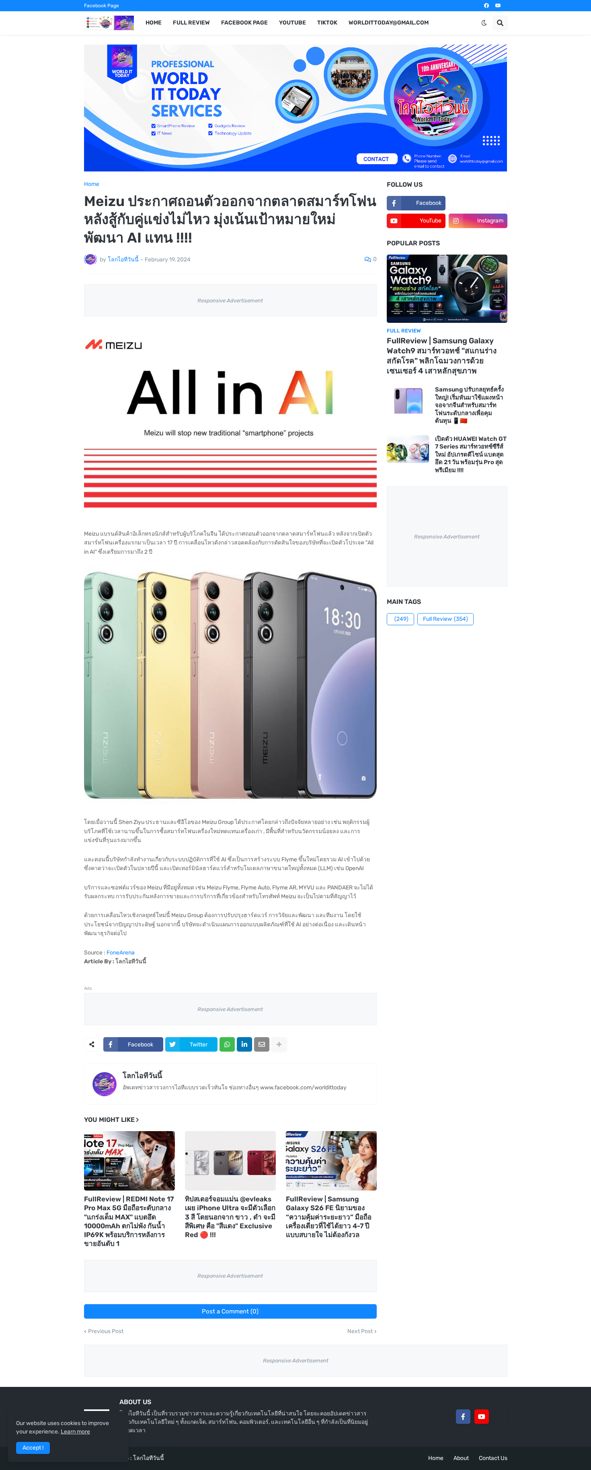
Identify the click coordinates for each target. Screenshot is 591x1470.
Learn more (75, 1431)
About (461, 1458)
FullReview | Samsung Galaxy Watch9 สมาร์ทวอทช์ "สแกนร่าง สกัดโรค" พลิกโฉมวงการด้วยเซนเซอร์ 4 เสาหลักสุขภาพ (442, 355)
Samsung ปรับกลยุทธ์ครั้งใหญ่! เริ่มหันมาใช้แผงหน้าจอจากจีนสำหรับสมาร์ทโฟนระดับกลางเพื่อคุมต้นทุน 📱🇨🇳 (469, 405)
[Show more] (279, 1044)
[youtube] (498, 5)
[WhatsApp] (227, 1044)
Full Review (445, 619)
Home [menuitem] (154, 22)
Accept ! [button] (33, 1447)
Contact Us (493, 1458)
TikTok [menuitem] (327, 22)
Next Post (360, 1331)
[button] (484, 23)
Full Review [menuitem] (191, 22)
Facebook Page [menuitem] (244, 22)
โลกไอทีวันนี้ (142, 1075)
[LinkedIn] (244, 1044)
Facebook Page (101, 5)
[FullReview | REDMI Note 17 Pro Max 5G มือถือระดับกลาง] (129, 1161)
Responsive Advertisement (230, 301)
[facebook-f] (463, 1416)
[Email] (261, 1044)
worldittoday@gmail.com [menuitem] (389, 22)
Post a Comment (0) (230, 1311)
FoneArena (121, 952)
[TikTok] (500, 1416)
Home (91, 184)
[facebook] (486, 5)
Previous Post (105, 1331)
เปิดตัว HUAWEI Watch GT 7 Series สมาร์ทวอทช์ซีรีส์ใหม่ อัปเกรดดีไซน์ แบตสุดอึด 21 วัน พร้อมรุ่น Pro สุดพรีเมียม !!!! (471, 454)
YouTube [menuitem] (292, 22)
